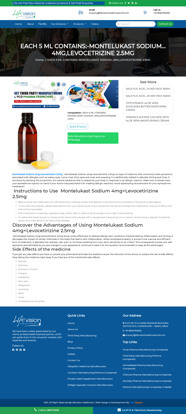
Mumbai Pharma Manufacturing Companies (147, 381)
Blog (70, 341)
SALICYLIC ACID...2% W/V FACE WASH (148, 96)
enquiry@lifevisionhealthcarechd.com (109, 13)
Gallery (71, 354)
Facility (42, 24)
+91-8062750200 (161, 13)
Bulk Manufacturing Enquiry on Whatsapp (86, 138)
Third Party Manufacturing (82, 335)
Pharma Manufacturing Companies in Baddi (147, 387)
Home (18, 24)
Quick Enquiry (77, 126)
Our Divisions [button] (58, 24)
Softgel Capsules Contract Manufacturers (90, 385)
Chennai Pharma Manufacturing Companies (147, 374)
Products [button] (78, 24)
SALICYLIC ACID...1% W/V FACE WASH (148, 88)
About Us (73, 329)
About (30, 24)
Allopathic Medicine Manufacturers (87, 366)
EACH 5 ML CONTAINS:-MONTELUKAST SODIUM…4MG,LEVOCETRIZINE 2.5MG (99, 60)
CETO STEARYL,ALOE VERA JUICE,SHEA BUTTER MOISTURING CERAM (146, 106)
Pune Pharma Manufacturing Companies (145, 349)
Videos (95, 24)
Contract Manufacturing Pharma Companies (92, 372)
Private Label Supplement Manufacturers (90, 378)
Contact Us (165, 24)
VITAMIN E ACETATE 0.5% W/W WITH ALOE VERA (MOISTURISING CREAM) (147, 119)
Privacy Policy (75, 348)
